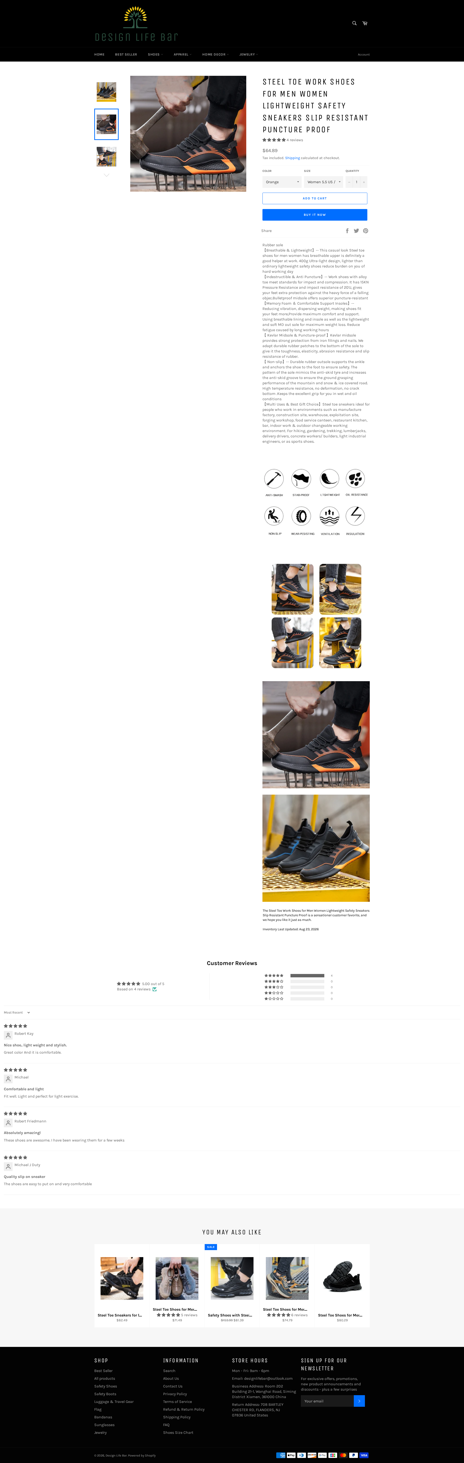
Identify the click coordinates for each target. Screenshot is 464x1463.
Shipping (292, 158)
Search (169, 1370)
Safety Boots (105, 1394)
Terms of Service (177, 1401)
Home (99, 54)
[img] (15, 1026)
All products (104, 1378)
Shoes (154, 54)
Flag (98, 1409)
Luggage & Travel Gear (114, 1401)
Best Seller (126, 54)
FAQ (166, 1424)
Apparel (182, 54)
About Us (171, 1378)
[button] (274, 140)
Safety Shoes (105, 1386)
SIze (307, 171)
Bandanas (103, 1417)
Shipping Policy (176, 1417)
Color (267, 171)
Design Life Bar (116, 1455)
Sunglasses (104, 1424)
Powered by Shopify (142, 1455)
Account (364, 54)
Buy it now (315, 215)
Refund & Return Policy (183, 1409)
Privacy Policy (175, 1394)
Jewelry (247, 54)
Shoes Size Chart (178, 1432)
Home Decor (214, 54)
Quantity (352, 171)
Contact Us (172, 1386)
